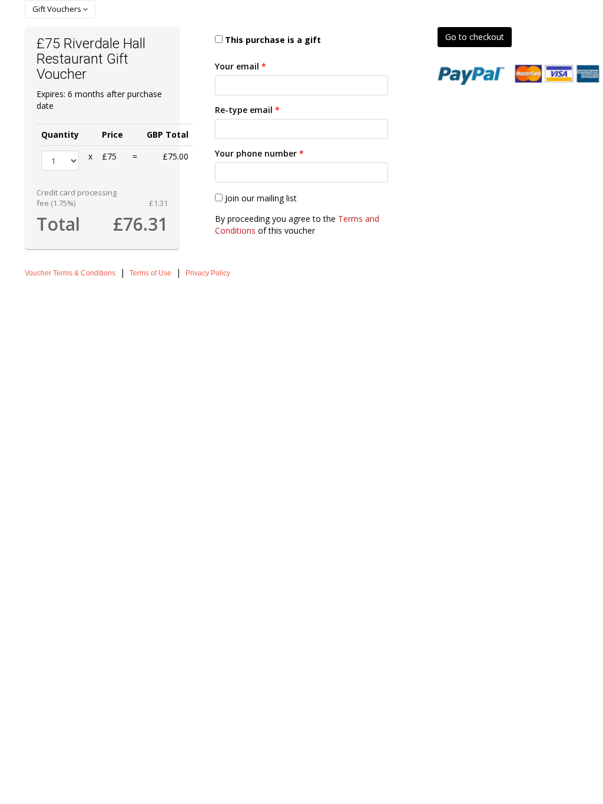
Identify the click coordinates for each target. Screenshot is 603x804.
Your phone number (259, 153)
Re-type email (247, 109)
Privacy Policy (207, 273)
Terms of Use (150, 273)
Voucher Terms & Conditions (70, 273)
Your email (240, 66)
